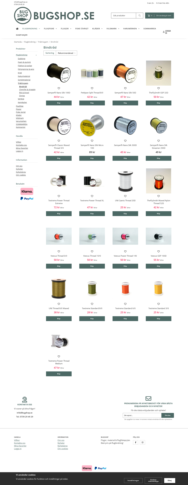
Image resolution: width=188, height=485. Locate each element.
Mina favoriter (22, 148)
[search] (139, 15)
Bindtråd (23, 86)
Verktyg (21, 99)
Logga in (19, 151)
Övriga (22, 96)
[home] (17, 28)
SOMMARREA (149, 28)
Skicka (167, 415)
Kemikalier (22, 102)
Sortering (50, 53)
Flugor (65, 28)
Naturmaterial (24, 76)
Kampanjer (21, 35)
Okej (170, 480)
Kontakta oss (21, 145)
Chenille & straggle (27, 89)
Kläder (96, 28)
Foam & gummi (24, 62)
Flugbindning (29, 28)
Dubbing (21, 58)
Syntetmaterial (24, 80)
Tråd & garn (23, 83)
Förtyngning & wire (26, 69)
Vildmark (112, 28)
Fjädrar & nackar (25, 66)
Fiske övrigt (82, 28)
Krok (20, 73)
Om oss (19, 166)
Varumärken (130, 28)
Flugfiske (49, 28)
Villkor (18, 142)
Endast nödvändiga (153, 480)
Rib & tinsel (24, 92)
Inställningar (133, 480)
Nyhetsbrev (21, 172)
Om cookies (21, 175)
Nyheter (19, 169)
